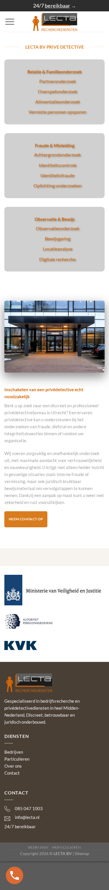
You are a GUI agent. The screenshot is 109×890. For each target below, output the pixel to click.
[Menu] (9, 21)
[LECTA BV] (54, 21)
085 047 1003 (29, 808)
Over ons (13, 766)
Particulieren (16, 759)
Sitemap (82, 853)
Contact (12, 773)
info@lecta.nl (27, 817)
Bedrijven (13, 752)
